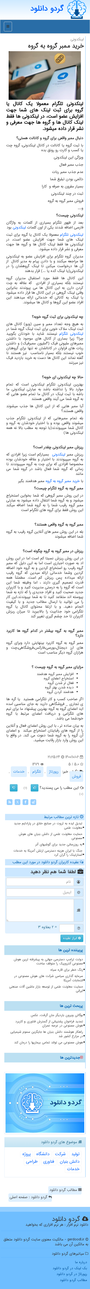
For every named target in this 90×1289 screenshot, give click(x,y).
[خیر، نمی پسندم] (14, 787)
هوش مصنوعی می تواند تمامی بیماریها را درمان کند (48, 1042)
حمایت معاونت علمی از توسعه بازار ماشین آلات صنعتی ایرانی (46, 988)
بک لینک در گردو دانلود (70, 1268)
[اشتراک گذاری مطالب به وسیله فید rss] (9, 802)
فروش (76, 776)
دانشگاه (42, 1154)
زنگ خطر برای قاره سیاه (66, 970)
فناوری (48, 1161)
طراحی (32, 1161)
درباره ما (81, 1262)
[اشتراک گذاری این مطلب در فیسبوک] (25, 802)
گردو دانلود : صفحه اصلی (29, 1197)
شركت (60, 1154)
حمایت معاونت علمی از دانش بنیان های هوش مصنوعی (50, 836)
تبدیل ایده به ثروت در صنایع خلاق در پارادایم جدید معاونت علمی (48, 825)
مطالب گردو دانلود (63, 1190)
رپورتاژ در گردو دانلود (71, 1274)
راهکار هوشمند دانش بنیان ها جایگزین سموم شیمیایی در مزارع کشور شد (46, 1034)
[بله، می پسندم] (34, 787)
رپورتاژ (54, 772)
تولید (75, 1154)
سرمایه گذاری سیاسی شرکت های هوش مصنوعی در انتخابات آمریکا (48, 978)
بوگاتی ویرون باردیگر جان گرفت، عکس (57, 1015)
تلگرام (36, 772)
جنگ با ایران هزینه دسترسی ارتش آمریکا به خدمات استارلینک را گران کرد (47, 852)
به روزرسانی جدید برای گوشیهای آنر (58, 844)
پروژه (26, 1154)
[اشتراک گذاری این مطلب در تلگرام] (33, 802)
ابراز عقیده (70, 938)
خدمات (18, 772)
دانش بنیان (69, 1161)
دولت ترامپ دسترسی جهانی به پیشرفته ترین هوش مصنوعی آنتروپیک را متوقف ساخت (48, 961)
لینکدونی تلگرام (71, 235)
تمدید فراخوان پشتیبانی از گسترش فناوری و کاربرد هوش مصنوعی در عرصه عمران (49, 1023)
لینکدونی (19, 227)
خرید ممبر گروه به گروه (63, 481)
